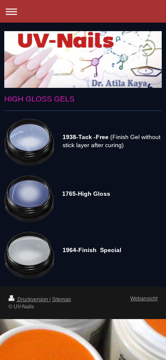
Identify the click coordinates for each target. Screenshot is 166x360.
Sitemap (61, 299)
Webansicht (143, 299)
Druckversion (32, 299)
